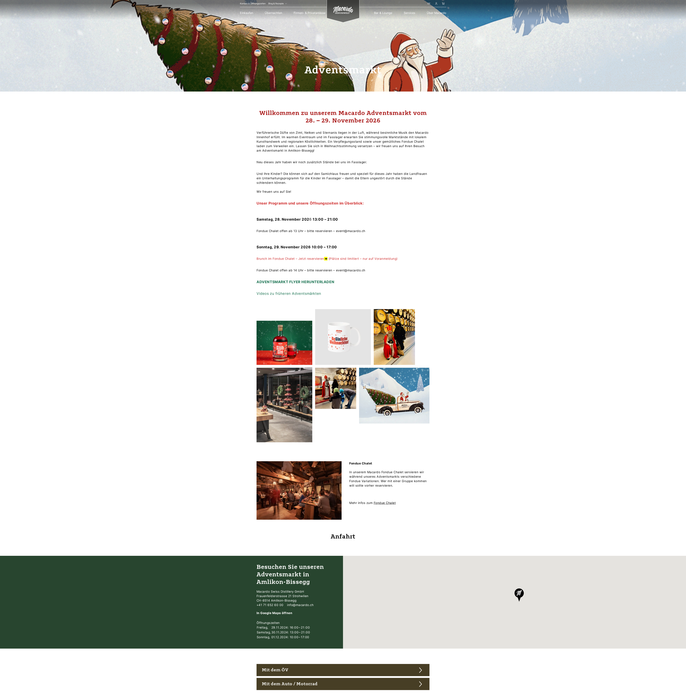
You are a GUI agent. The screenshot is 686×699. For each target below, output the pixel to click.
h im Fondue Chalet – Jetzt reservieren (294, 258)
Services (409, 13)
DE (428, 3)
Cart (443, 4)
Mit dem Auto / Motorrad (289, 684)
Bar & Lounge (383, 13)
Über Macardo (436, 13)
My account (436, 4)
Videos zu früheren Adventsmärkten (289, 293)
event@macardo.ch (350, 231)
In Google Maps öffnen (274, 613)
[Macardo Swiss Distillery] (343, 10)
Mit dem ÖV (275, 670)
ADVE (262, 282)
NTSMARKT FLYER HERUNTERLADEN (300, 282)
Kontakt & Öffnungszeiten (253, 3)
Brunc (261, 258)
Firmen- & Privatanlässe (309, 13)
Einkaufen (246, 13)
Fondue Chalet (385, 503)
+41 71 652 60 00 (270, 605)
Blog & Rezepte (276, 3)
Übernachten (273, 13)
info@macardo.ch (300, 605)
